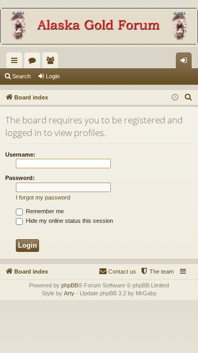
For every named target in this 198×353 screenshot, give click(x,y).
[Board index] (99, 27)
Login (53, 76)
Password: (20, 178)
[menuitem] (188, 97)
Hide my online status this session (68, 221)
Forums (34, 62)
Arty (69, 293)
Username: (20, 154)
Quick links (16, 62)
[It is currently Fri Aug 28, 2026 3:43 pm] (175, 98)
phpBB (69, 285)
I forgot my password (43, 197)
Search (21, 76)
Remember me (44, 211)
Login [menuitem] (186, 62)
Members (52, 62)
